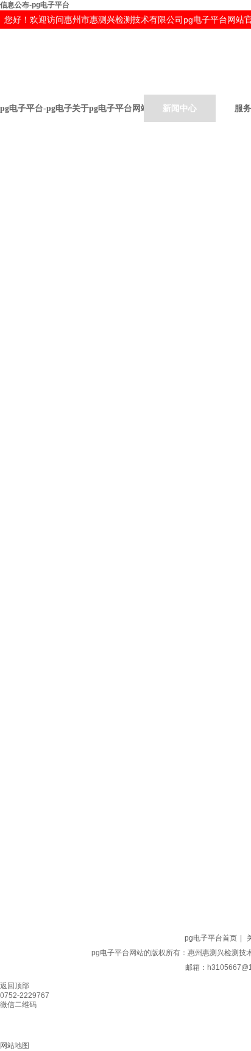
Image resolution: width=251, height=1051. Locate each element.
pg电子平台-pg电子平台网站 (36, 108)
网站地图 (14, 1045)
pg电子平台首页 (211, 938)
